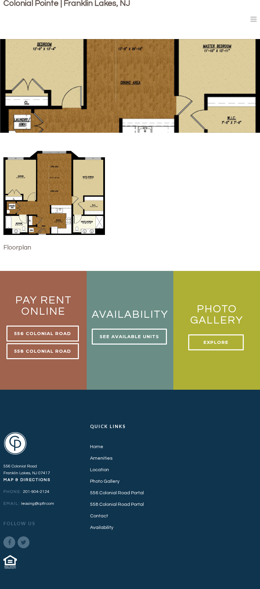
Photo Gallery (105, 481)
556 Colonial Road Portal (117, 493)
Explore (216, 342)
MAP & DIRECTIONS (26, 480)
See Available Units (129, 336)
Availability (101, 527)
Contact (99, 516)
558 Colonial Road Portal (117, 504)
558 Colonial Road (42, 351)
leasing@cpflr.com (37, 503)
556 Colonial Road (42, 333)
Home (96, 446)
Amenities (101, 458)
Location (99, 469)
